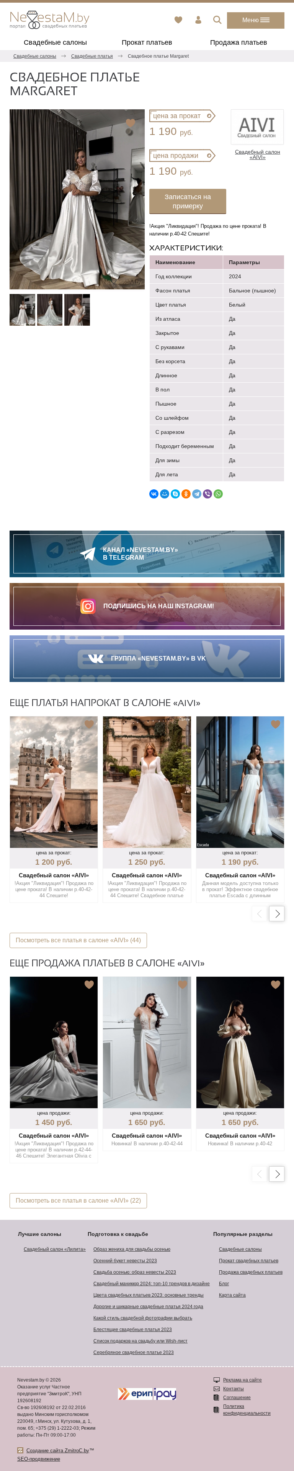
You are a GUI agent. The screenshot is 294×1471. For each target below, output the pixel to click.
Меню (251, 20)
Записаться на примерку (188, 201)
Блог (224, 1283)
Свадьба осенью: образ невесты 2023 (134, 1272)
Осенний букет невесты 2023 (125, 1260)
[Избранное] (178, 20)
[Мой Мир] (164, 493)
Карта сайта (232, 1295)
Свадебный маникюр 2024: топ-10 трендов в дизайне (151, 1283)
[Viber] (207, 493)
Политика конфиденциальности (247, 1410)
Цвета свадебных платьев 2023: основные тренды (148, 1295)
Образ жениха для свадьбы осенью (131, 1249)
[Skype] (175, 493)
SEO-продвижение (38, 1459)
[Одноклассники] (186, 493)
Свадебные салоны (55, 42)
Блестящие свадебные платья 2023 (132, 1329)
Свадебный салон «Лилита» (55, 1249)
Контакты (233, 1388)
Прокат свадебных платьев (248, 1260)
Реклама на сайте (242, 1380)
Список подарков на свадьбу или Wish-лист (140, 1341)
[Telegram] (196, 493)
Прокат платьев (147, 42)
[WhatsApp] (218, 493)
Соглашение (237, 1397)
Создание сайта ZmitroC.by (57, 1450)
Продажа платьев (238, 42)
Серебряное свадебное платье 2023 (133, 1352)
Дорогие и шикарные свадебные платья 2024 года (148, 1306)
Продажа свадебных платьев (251, 1272)
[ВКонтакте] (153, 493)
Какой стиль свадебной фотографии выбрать (142, 1318)
